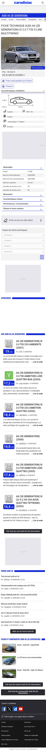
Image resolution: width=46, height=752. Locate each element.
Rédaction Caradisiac (7, 726)
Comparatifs (32, 19)
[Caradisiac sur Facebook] (4, 709)
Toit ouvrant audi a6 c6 (10, 576)
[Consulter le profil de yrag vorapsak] (9, 379)
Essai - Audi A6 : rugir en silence (30, 670)
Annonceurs (27, 722)
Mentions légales (5, 735)
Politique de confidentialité (31, 735)
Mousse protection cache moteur (14, 604)
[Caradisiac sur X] (9, 709)
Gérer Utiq (4, 744)
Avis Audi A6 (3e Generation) (13, 334)
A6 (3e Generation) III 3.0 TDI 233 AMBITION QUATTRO (29, 408)
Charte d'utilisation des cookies (9, 739)
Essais (11, 19)
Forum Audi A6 (7, 571)
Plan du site (27, 731)
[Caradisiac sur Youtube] (20, 709)
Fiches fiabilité (21, 19)
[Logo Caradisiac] (23, 4)
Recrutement (4, 731)
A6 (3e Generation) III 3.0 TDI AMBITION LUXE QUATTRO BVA (29, 376)
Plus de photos (38, 68)
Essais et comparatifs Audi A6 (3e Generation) (21, 639)
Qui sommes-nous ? (29, 726)
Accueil (3, 19)
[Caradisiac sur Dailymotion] (15, 709)
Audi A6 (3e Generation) (14, 15)
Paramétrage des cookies (31, 739)
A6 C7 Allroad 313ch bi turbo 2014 (14, 613)
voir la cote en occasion (13, 75)
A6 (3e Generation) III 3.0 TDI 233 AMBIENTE (29, 344)
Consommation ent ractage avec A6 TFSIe (18, 586)
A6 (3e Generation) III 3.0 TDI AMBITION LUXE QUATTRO (29, 468)
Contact (3, 722)
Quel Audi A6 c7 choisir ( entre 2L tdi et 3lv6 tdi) (20, 622)
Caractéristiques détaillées (13, 91)
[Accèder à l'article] (9, 648)
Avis (40, 19)
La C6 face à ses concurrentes (29, 657)
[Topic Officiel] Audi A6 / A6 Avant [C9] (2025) (19, 595)
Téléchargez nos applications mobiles (19, 717)
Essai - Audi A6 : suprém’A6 (28, 645)
